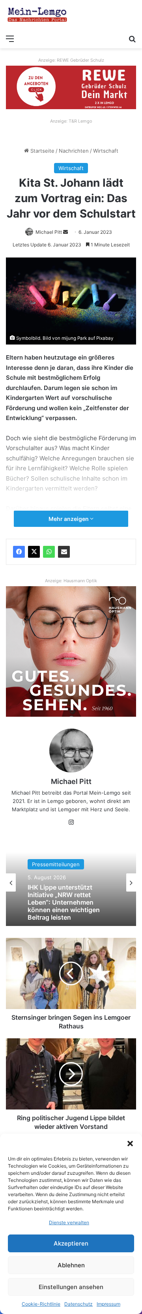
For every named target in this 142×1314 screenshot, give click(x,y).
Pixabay (105, 338)
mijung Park (74, 338)
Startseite (41, 151)
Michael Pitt (49, 232)
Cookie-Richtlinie (41, 1304)
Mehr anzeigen (69, 518)
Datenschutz (78, 1304)
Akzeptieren (71, 1243)
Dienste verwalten (69, 1222)
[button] (130, 1143)
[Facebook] (19, 552)
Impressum (108, 1304)
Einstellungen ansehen (71, 1287)
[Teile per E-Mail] (64, 552)
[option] (71, 882)
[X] (34, 552)
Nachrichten (74, 151)
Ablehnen (71, 1265)
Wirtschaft (105, 151)
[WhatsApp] (49, 552)
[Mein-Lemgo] (37, 15)
